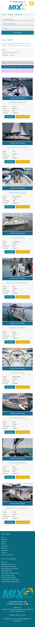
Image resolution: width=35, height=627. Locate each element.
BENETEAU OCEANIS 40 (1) (17, 282)
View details (9, 116)
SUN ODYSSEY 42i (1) (17, 418)
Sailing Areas (4, 546)
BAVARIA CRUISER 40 (17, 327)
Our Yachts (4, 539)
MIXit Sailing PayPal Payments (9, 566)
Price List (3, 541)
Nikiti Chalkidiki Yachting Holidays (10, 579)
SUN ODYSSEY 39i (17, 237)
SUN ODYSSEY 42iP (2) (18, 463)
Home (3, 537)
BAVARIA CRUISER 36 (17, 102)
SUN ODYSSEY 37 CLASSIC (17, 147)
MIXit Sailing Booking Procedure (9, 568)
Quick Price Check (22, 116)
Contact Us (4, 552)
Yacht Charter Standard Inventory (10, 573)
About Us (3, 562)
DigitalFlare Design (17, 620)
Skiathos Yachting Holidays (8, 577)
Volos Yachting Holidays (7, 575)
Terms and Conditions (7, 554)
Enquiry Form (4, 550)
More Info (4, 548)
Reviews (3, 544)
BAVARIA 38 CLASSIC (17, 192)
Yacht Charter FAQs (6, 571)
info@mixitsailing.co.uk (18, 2)
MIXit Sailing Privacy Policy (8, 564)
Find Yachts (17, 33)
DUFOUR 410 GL (17, 372)
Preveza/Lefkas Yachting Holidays (10, 581)
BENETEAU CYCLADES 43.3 (17, 508)
